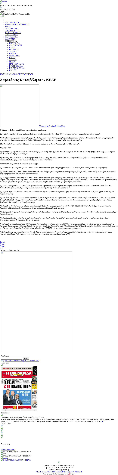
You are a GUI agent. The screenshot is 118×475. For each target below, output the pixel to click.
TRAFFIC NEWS (11, 35)
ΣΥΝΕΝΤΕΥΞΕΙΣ (12, 28)
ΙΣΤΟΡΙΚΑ (13, 53)
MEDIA (12, 62)
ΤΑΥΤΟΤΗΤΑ (49, 472)
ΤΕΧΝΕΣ (12, 51)
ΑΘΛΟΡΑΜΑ (10, 39)
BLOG (11, 47)
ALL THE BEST (15, 45)
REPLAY (12, 70)
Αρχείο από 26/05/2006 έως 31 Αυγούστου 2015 (21, 361)
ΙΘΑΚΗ (12, 58)
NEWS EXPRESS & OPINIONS (17, 24)
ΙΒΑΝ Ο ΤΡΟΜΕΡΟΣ (13, 33)
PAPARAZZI (14, 49)
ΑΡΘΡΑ (8, 26)
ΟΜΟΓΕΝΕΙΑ (14, 56)
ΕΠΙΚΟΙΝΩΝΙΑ (62, 472)
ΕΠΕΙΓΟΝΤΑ (14, 43)
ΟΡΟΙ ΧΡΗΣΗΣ (76, 472)
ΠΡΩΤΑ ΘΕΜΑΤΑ (12, 22)
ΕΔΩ (102, 421)
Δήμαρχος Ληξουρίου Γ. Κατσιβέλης (52, 126)
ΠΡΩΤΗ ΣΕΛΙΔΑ (16, 66)
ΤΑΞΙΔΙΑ (12, 60)
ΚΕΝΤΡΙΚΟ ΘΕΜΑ (17, 68)
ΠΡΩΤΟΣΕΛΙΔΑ (11, 37)
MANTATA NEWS (16, 64)
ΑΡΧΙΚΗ (39, 472)
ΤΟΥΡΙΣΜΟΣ (10, 31)
